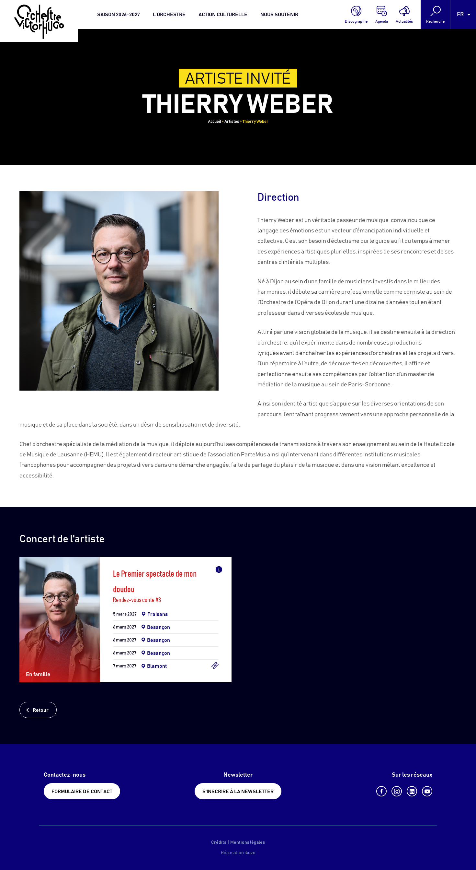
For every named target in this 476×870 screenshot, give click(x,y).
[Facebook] (381, 791)
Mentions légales (247, 842)
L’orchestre (169, 14)
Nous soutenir (279, 14)
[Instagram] (396, 791)
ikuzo (249, 853)
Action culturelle (222, 14)
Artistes (231, 122)
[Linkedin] (412, 791)
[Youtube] (427, 791)
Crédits (218, 842)
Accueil (214, 122)
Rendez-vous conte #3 (137, 600)
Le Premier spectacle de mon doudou (155, 582)
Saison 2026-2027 (118, 14)
